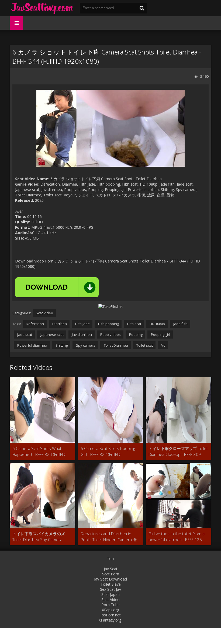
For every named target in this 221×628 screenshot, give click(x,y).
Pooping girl (160, 334)
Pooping (135, 334)
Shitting (61, 345)
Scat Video (44, 312)
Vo (162, 345)
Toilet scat (144, 345)
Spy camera (85, 345)
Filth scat (133, 323)
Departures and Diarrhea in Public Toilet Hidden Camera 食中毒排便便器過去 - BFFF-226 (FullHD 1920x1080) (109, 536)
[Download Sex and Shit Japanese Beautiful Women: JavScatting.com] (42, 8)
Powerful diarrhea (31, 345)
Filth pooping (108, 323)
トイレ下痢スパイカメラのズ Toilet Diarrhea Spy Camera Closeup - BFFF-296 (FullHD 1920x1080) (38, 536)
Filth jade (82, 323)
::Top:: (111, 558)
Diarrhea (59, 323)
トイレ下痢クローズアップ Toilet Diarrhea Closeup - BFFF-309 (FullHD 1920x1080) (178, 451)
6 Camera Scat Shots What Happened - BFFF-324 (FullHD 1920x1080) (38, 451)
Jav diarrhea (81, 334)
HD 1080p (157, 323)
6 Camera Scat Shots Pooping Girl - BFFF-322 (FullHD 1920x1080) (108, 451)
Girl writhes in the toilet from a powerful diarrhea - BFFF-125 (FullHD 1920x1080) (177, 536)
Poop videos (110, 334)
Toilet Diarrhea (115, 345)
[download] (57, 287)
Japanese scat (52, 334)
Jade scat (24, 334)
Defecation (35, 323)
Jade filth (180, 323)
